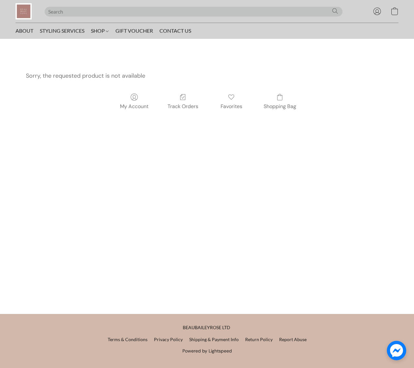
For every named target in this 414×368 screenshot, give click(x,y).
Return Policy (259, 339)
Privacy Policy (168, 339)
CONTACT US (175, 31)
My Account (134, 106)
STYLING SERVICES (62, 31)
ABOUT (24, 31)
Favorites (231, 106)
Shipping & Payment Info (214, 339)
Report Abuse (293, 339)
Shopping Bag (280, 106)
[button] (24, 11)
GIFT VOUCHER (134, 31)
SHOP (98, 31)
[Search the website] (335, 11)
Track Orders (183, 106)
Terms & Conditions (127, 339)
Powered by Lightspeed (207, 351)
